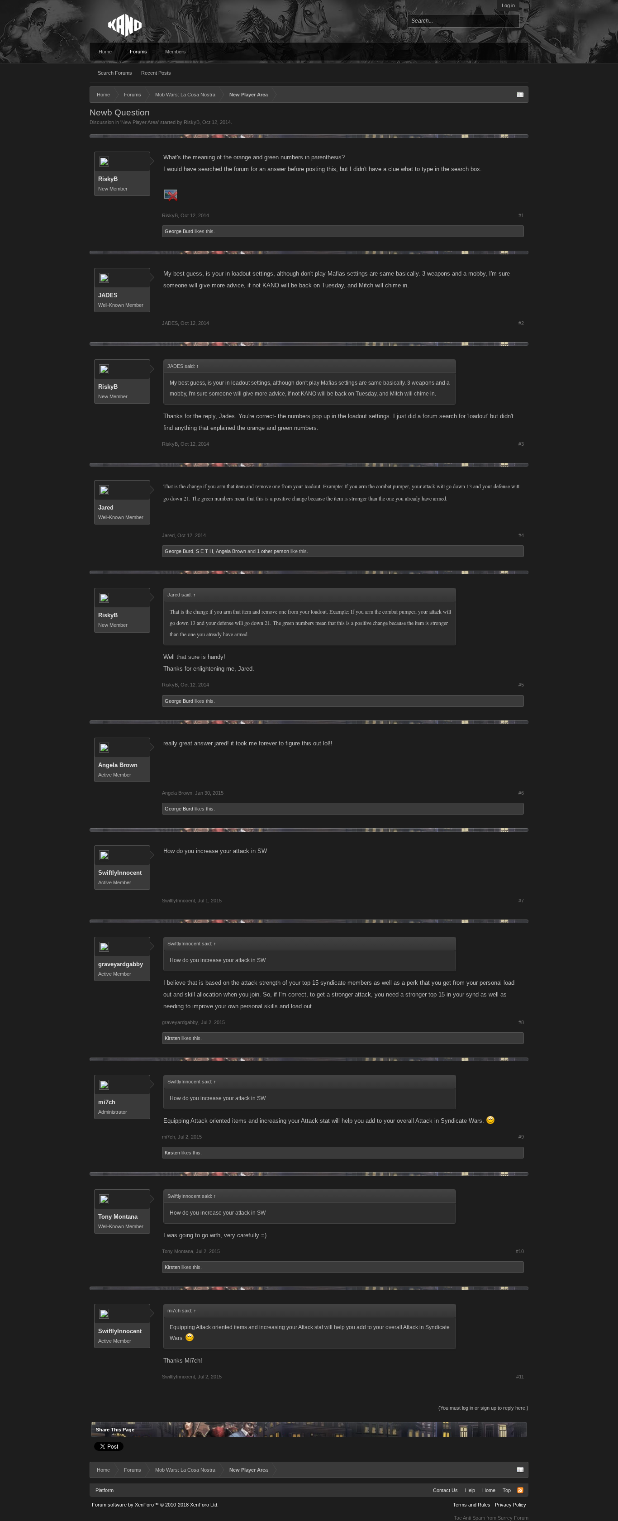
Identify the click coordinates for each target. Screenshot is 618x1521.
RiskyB (192, 122)
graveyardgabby (120, 964)
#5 (521, 684)
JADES (108, 295)
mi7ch (106, 1102)
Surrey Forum (513, 1518)
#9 (521, 1137)
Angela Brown (231, 551)
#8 (521, 1022)
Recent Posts (156, 73)
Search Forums (115, 73)
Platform (104, 1490)
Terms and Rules (471, 1504)
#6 (521, 793)
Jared (106, 507)
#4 (521, 535)
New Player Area (139, 122)
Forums (138, 51)
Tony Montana (118, 1216)
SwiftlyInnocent (120, 872)
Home (105, 51)
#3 (521, 444)
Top (507, 1490)
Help (470, 1490)
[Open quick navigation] (520, 94)
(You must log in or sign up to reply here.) (483, 1408)
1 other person (273, 551)
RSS (520, 1490)
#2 (521, 323)
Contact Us (445, 1490)
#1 (521, 215)
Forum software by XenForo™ (155, 1504)
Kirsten (172, 1038)
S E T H (204, 551)
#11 (520, 1376)
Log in (508, 5)
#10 (520, 1251)
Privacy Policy (510, 1504)
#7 (521, 900)
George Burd (179, 231)
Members (175, 51)
